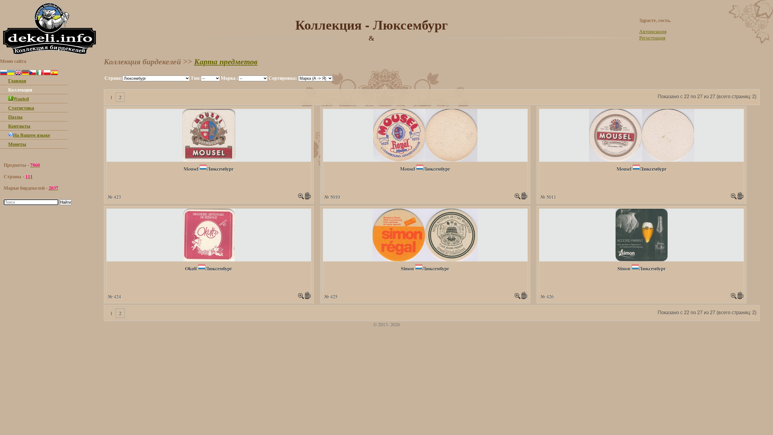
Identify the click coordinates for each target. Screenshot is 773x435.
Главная (17, 80)
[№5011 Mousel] (641, 159)
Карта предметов (226, 61)
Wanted (21, 98)
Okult (191, 268)
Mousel (191, 168)
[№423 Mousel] (208, 159)
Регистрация (652, 37)
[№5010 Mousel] (425, 159)
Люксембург (220, 168)
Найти (65, 202)
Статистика (21, 107)
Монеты (17, 143)
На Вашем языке (31, 134)
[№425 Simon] (425, 259)
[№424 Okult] (209, 259)
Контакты (19, 125)
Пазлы (15, 116)
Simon (407, 268)
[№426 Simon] (641, 259)
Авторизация (652, 31)
